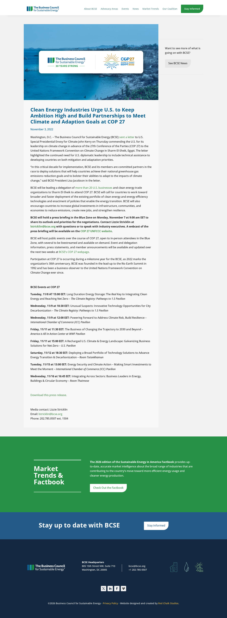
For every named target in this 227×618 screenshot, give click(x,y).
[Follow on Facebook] (116, 588)
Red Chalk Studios (168, 603)
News (136, 8)
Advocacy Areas (109, 8)
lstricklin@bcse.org (51, 414)
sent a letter (126, 137)
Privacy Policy (110, 603)
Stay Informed (192, 8)
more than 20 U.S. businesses (93, 188)
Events (125, 8)
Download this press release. (48, 395)
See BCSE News (177, 63)
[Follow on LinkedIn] (110, 588)
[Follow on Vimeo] (123, 588)
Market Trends (150, 8)
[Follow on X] (103, 588)
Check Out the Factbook (108, 488)
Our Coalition (170, 8)
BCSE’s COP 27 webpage (74, 252)
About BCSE (90, 8)
